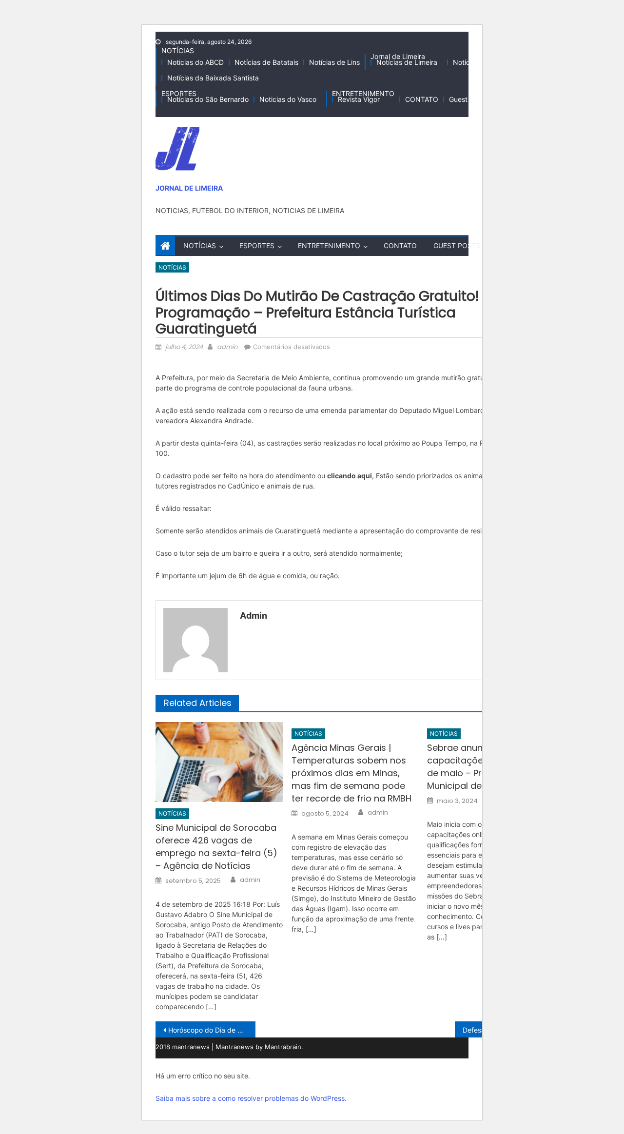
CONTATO (421, 99)
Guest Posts (468, 99)
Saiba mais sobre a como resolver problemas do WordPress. (251, 1098)
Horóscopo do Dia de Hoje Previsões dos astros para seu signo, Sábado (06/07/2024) (211, 1030)
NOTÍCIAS (177, 50)
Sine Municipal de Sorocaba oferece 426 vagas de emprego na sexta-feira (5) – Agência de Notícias (216, 846)
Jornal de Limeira (397, 56)
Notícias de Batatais (266, 62)
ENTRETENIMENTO (363, 93)
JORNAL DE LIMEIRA (189, 188)
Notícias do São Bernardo (208, 99)
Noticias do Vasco (287, 99)
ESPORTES (178, 93)
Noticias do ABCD (195, 62)
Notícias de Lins (334, 62)
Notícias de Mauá (480, 62)
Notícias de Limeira (406, 62)
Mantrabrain (283, 1047)
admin (227, 347)
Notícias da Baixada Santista (213, 78)
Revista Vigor (359, 99)
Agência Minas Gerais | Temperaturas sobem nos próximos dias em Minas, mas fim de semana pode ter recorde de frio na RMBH (351, 773)
